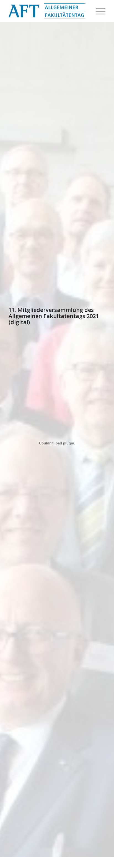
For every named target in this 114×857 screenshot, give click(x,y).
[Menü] (97, 11)
